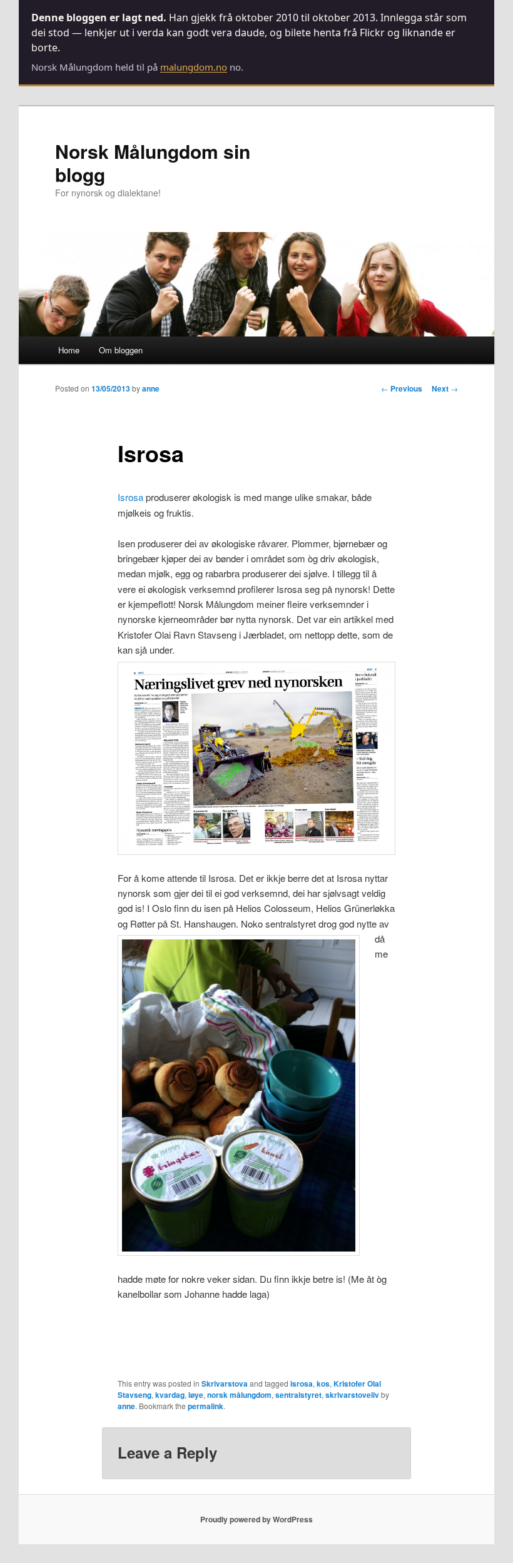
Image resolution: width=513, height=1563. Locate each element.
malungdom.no (193, 67)
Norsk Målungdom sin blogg (152, 162)
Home (68, 350)
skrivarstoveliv (352, 1394)
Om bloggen (121, 350)
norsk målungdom (239, 1394)
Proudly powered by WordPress (256, 1519)
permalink (205, 1406)
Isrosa (130, 496)
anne (151, 388)
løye (195, 1394)
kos (323, 1383)
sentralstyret (298, 1394)
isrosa (301, 1383)
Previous (401, 388)
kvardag (170, 1394)
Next (445, 388)
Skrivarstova (224, 1383)
